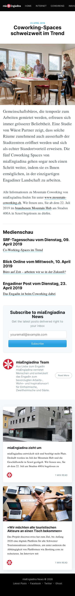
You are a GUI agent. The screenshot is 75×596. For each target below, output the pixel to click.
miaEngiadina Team (32, 362)
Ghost (58, 583)
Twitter (48, 583)
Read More (63, 375)
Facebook (35, 583)
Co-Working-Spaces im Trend (23, 250)
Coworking (58, 6)
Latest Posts (20, 583)
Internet (41, 6)
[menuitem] (28, 5)
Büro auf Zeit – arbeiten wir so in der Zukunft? (34, 272)
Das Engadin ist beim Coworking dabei (29, 293)
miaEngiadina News (33, 579)
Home (28, 6)
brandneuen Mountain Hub (33, 208)
